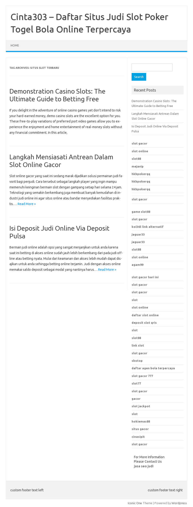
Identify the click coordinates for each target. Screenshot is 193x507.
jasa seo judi (143, 466)
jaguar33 (138, 234)
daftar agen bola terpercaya (153, 368)
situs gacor (140, 429)
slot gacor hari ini (145, 277)
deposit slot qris (144, 322)
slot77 (136, 383)
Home (15, 45)
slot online (140, 151)
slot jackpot (141, 406)
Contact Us (153, 461)
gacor (136, 398)
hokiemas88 (141, 421)
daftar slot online (145, 315)
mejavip (138, 166)
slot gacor (139, 143)
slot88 (136, 158)
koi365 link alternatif (148, 226)
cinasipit (138, 436)
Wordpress (179, 503)
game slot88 (141, 211)
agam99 (137, 264)
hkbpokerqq (141, 173)
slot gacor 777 (142, 375)
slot (135, 299)
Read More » (27, 204)
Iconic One (135, 503)
